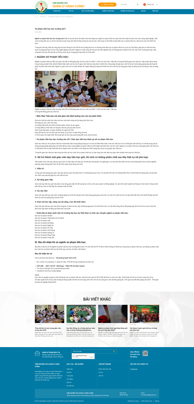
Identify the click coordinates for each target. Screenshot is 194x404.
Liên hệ (143, 11)
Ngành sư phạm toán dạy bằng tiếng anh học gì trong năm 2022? (112, 329)
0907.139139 (50, 266)
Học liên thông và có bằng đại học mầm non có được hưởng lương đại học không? (81, 330)
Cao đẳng (70, 379)
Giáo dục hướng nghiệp (53, 271)
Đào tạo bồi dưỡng (88, 11)
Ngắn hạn (70, 369)
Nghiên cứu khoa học (127, 11)
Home (36, 16)
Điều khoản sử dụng (133, 401)
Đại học (69, 382)
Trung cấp (70, 376)
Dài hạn (69, 372)
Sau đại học (70, 386)
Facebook (133, 369)
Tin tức (71, 11)
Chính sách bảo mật (105, 369)
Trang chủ (56, 11)
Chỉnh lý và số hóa (108, 11)
